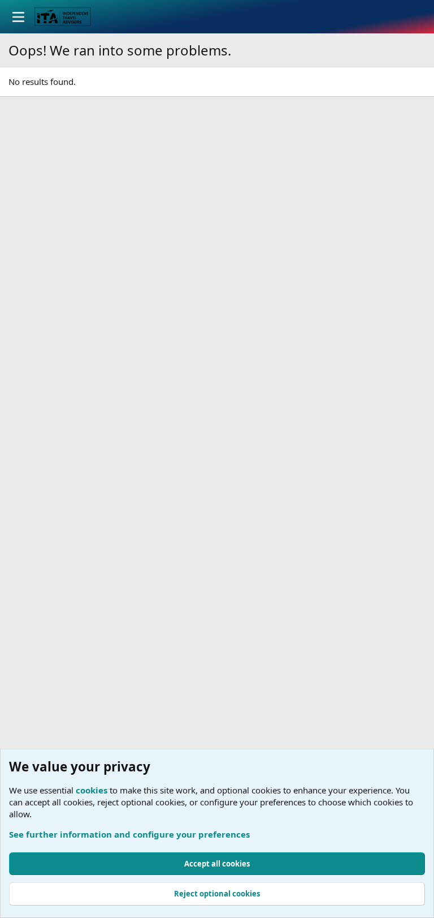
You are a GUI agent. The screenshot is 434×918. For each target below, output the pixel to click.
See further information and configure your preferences (129, 834)
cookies (91, 790)
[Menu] (18, 17)
